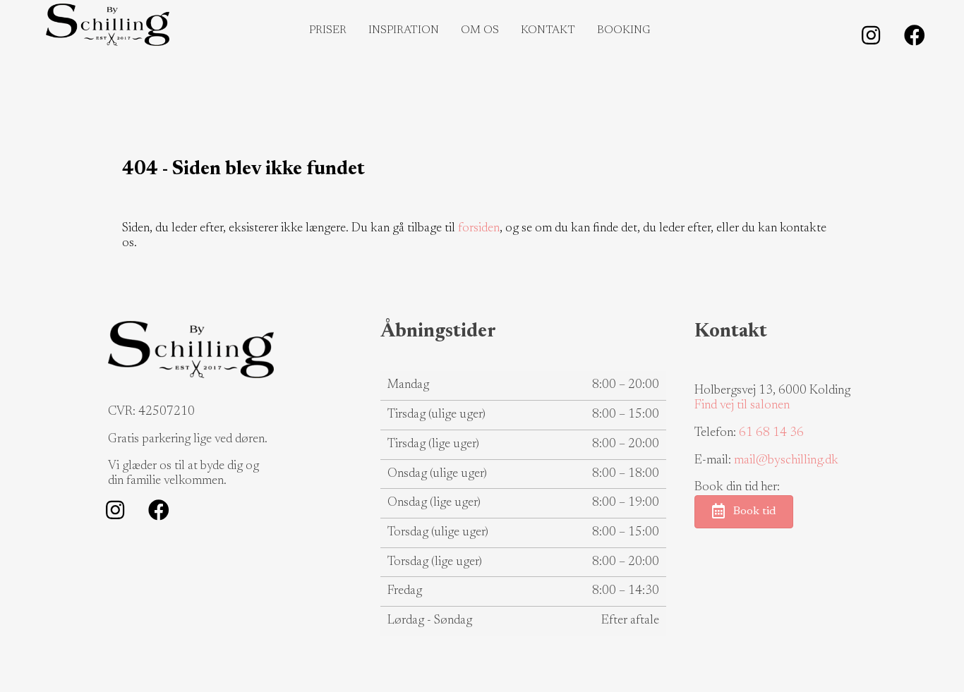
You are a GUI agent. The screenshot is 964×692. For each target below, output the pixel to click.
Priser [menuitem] (328, 30)
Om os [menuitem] (480, 30)
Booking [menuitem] (624, 30)
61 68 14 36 (771, 433)
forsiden (479, 228)
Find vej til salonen (742, 405)
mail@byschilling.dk (786, 460)
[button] (871, 35)
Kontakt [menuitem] (548, 30)
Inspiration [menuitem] (403, 30)
